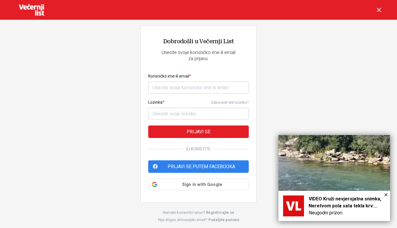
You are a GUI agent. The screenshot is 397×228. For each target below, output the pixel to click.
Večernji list (31, 10)
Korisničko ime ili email (168, 76)
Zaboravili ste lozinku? (230, 102)
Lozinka (155, 102)
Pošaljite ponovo (223, 220)
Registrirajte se (220, 212)
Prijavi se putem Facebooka (201, 166)
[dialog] (334, 178)
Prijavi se (198, 131)
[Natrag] (378, 9)
